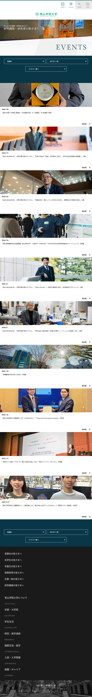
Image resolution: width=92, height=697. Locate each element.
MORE (84, 124)
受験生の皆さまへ (13, 553)
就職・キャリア (12, 669)
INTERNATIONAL (12, 651)
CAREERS (9, 675)
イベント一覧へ (34, 69)
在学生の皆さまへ (13, 560)
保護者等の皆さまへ (14, 572)
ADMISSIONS (10, 663)
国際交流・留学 (12, 645)
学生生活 (9, 621)
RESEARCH (9, 639)
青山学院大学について (16, 597)
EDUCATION (10, 616)
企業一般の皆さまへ (14, 579)
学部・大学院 (11, 609)
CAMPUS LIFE (11, 627)
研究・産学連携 (12, 633)
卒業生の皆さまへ (13, 566)
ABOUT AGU (10, 604)
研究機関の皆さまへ (14, 585)
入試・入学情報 (12, 657)
